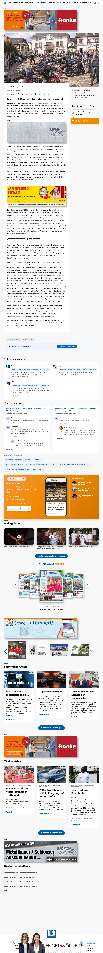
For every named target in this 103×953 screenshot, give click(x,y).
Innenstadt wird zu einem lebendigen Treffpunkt (17, 791)
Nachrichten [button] (13, 2)
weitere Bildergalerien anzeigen (51, 556)
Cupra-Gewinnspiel (50, 691)
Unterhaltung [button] (40, 2)
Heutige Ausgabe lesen (18, 509)
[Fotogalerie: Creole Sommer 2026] (19, 536)
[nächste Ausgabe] (88, 585)
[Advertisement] (51, 906)
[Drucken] (94, 106)
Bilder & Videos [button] (53, 2)
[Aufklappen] (81, 943)
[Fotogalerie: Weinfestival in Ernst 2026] (84, 536)
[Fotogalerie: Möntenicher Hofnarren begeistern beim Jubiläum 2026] (51, 536)
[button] (5, 651)
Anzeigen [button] (75, 2)
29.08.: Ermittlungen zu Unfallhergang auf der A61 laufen (51, 793)
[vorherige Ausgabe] (15, 585)
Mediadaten (16, 945)
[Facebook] (73, 106)
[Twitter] (81, 106)
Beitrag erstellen (27, 2)
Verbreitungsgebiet (18, 948)
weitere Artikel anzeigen (51, 728)
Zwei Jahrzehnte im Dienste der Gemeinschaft (82, 694)
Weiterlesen (10, 720)
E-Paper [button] (66, 2)
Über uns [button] (85, 2)
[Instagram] (77, 106)
